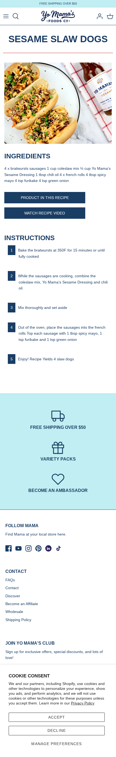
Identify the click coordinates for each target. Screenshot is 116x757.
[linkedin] (48, 548)
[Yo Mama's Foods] (58, 16)
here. (61, 534)
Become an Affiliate (21, 604)
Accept (56, 717)
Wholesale (14, 611)
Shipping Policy (18, 620)
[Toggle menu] (6, 16)
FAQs (10, 580)
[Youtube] (18, 548)
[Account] (98, 16)
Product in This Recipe (45, 197)
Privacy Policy (82, 703)
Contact (12, 588)
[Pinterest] (38, 548)
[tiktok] (58, 548)
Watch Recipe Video (44, 213)
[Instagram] (28, 548)
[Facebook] (8, 548)
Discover (12, 596)
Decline (56, 730)
